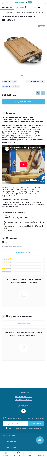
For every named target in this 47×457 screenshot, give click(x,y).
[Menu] (3, 3)
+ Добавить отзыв (23, 252)
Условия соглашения (21, 428)
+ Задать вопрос (23, 323)
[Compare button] (43, 93)
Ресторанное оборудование (15, 12)
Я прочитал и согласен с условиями (24, 428)
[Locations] (41, 3)
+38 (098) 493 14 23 (23, 397)
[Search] (7, 3)
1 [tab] (21, 75)
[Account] (45, 3)
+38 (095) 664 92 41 (23, 400)
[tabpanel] (23, 51)
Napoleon (41, 81)
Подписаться (36, 424)
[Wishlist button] (38, 93)
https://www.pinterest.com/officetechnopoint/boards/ (23, 411)
